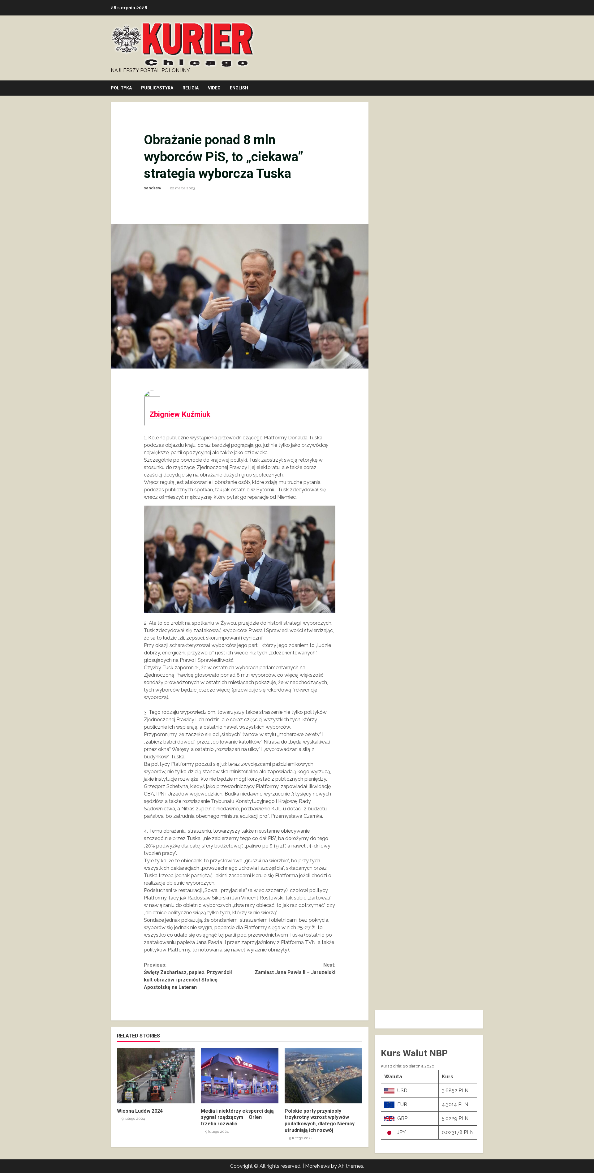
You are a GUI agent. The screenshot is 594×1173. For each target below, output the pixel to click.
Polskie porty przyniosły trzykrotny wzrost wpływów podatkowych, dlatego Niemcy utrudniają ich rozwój (323, 1075)
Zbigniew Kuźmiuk (179, 414)
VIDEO (214, 87)
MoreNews (317, 1166)
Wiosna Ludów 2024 (156, 1075)
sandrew (152, 188)
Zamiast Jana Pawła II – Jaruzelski (295, 968)
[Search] (481, 88)
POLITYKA (121, 87)
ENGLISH (239, 87)
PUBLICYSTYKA (157, 87)
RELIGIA (191, 87)
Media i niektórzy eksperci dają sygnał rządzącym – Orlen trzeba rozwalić (239, 1075)
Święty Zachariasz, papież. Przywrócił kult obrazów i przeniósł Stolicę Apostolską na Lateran (188, 976)
